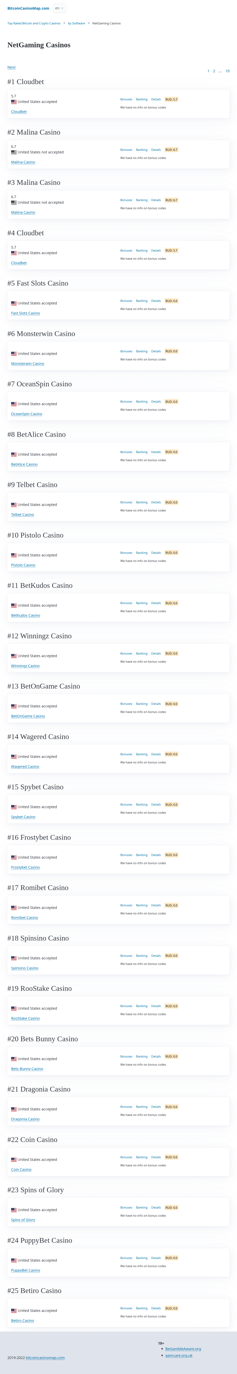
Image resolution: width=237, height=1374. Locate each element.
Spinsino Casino (24, 967)
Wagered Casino (25, 766)
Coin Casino (21, 1169)
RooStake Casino (25, 1018)
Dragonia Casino (25, 1119)
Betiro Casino (22, 1320)
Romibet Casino (24, 917)
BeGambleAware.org (183, 1348)
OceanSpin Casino (26, 413)
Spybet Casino (23, 816)
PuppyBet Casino (25, 1270)
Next (11, 67)
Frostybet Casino (25, 867)
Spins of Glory (23, 1219)
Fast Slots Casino (25, 313)
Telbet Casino (22, 514)
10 (228, 70)
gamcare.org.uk (179, 1355)
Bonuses (126, 99)
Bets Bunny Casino (27, 1068)
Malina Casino (23, 162)
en (57, 8)
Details (156, 99)
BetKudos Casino (25, 615)
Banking (142, 99)
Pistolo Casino (23, 565)
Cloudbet (19, 111)
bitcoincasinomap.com (45, 1357)
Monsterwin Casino (27, 363)
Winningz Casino (25, 665)
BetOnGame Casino (28, 716)
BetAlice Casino (24, 464)
